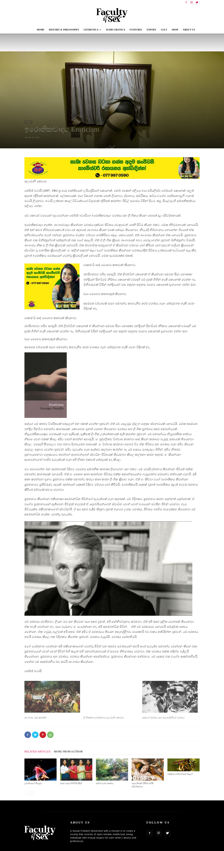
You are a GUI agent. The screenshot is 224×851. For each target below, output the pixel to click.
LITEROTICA (91, 29)
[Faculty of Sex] (112, 15)
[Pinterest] (43, 734)
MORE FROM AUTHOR (68, 751)
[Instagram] (191, 2)
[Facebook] (186, 2)
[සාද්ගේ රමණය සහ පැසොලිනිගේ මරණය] (170, 697)
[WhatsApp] (50, 734)
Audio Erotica (115, 29)
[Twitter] (197, 2)
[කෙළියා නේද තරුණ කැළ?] (183, 764)
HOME (40, 29)
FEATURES (136, 29)
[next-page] (32, 793)
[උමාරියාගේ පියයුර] (40, 769)
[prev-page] (26, 793)
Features (28, 122)
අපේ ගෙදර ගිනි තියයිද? (71, 783)
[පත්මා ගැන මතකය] (112, 769)
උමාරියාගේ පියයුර (32, 783)
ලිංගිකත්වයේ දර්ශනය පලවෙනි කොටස (103, 717)
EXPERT (151, 29)
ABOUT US (189, 29)
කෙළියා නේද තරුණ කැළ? (180, 774)
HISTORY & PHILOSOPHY (64, 29)
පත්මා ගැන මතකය (104, 783)
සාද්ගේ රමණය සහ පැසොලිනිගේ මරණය (163, 717)
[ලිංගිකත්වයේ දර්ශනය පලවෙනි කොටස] (111, 697)
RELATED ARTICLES (37, 751)
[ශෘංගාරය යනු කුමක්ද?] (52, 697)
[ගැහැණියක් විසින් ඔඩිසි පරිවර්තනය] (148, 769)
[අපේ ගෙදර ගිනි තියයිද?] (76, 769)
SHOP (175, 29)
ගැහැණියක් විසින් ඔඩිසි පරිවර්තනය (142, 785)
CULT (164, 29)
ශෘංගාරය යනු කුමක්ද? (35, 717)
